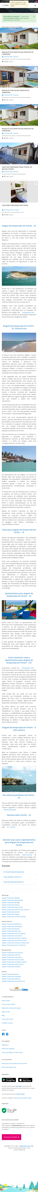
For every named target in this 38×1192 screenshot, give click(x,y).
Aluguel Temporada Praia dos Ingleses (14, 933)
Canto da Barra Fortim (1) (12, 877)
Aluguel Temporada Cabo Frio (11, 955)
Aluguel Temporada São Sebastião (12, 900)
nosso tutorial (27, 855)
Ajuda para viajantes (8, 1048)
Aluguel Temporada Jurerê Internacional (14, 940)
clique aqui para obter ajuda (22, 1098)
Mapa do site (6, 1012)
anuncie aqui (20, 1094)
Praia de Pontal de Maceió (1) (13, 882)
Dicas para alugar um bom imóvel (12, 1052)
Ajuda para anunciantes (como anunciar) (14, 1063)
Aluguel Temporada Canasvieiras (12, 936)
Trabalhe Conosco (7, 1023)
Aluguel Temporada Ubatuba (11, 898)
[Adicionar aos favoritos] (35, 30)
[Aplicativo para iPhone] (26, 1081)
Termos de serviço (7, 1019)
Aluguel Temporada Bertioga (11, 902)
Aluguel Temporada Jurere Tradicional (13, 945)
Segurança (5, 1045)
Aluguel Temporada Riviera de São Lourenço (15, 909)
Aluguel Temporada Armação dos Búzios (14, 962)
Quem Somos (6, 1000)
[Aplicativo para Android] (10, 1081)
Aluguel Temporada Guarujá (10, 905)
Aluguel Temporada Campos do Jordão (14, 916)
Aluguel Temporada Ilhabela (10, 914)
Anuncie (8, 1004)
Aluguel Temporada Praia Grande (12, 907)
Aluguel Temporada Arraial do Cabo (13, 960)
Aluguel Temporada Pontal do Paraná (13, 981)
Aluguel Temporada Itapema (10, 929)
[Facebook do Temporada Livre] (4, 1034)
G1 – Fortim (11, 827)
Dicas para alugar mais (9, 1067)
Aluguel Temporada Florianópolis (12, 926)
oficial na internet (10, 810)
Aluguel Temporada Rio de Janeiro (12, 952)
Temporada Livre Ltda (26, 1146)
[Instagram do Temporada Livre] (7, 1034)
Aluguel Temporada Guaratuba (11, 976)
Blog (3, 1015)
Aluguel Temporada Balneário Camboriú (14, 938)
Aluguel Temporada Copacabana (12, 957)
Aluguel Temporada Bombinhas (11, 924)
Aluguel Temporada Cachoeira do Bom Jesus (15, 943)
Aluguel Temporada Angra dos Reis (13, 964)
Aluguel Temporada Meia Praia (11, 931)
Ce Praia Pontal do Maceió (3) (13, 872)
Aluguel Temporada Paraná (10, 974)
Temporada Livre (28, 312)
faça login (19, 1086)
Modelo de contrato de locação (11, 1008)
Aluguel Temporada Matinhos (11, 979)
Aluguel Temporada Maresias (11, 912)
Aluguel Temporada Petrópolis (11, 966)
